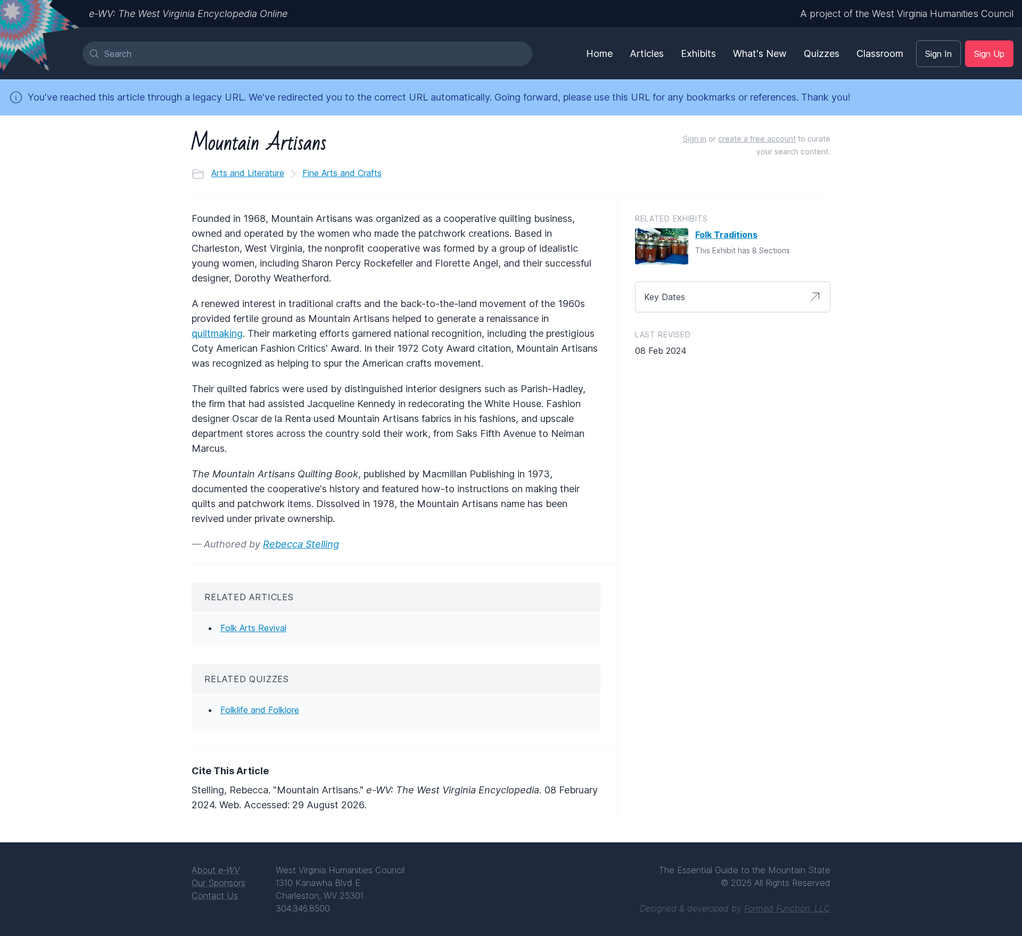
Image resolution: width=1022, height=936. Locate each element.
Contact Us (215, 895)
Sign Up (989, 53)
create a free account (757, 138)
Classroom (879, 53)
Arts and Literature (247, 173)
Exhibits (698, 53)
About (216, 870)
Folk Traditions (726, 234)
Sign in (694, 138)
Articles (647, 53)
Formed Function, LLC (787, 908)
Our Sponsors (218, 882)
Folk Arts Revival (253, 628)
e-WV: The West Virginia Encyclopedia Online (188, 13)
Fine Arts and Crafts (342, 173)
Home (599, 53)
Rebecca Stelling (301, 544)
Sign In (938, 53)
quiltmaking (217, 333)
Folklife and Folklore (259, 710)
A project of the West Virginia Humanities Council (906, 13)
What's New (760, 53)
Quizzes (821, 53)
